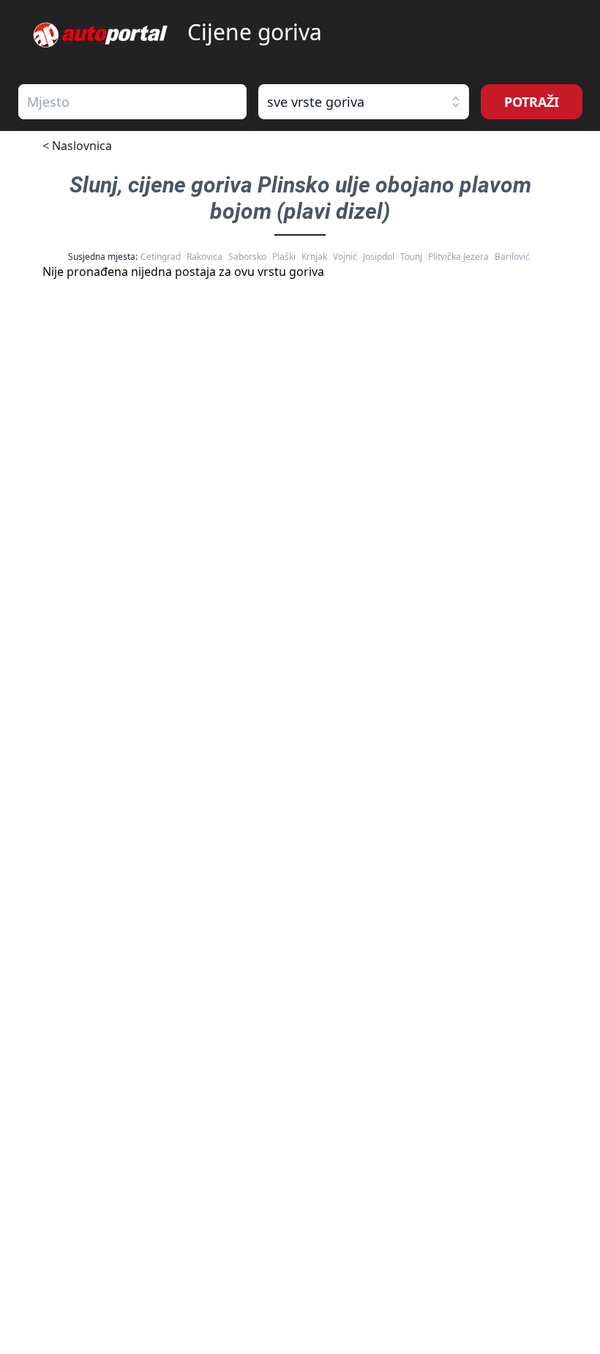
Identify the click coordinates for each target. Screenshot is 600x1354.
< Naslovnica (77, 146)
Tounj (411, 256)
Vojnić (345, 256)
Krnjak (314, 256)
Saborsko (247, 256)
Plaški (284, 256)
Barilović (512, 256)
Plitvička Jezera (458, 256)
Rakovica (204, 256)
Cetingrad (160, 256)
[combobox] (132, 101)
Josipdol (378, 256)
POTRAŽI (531, 102)
